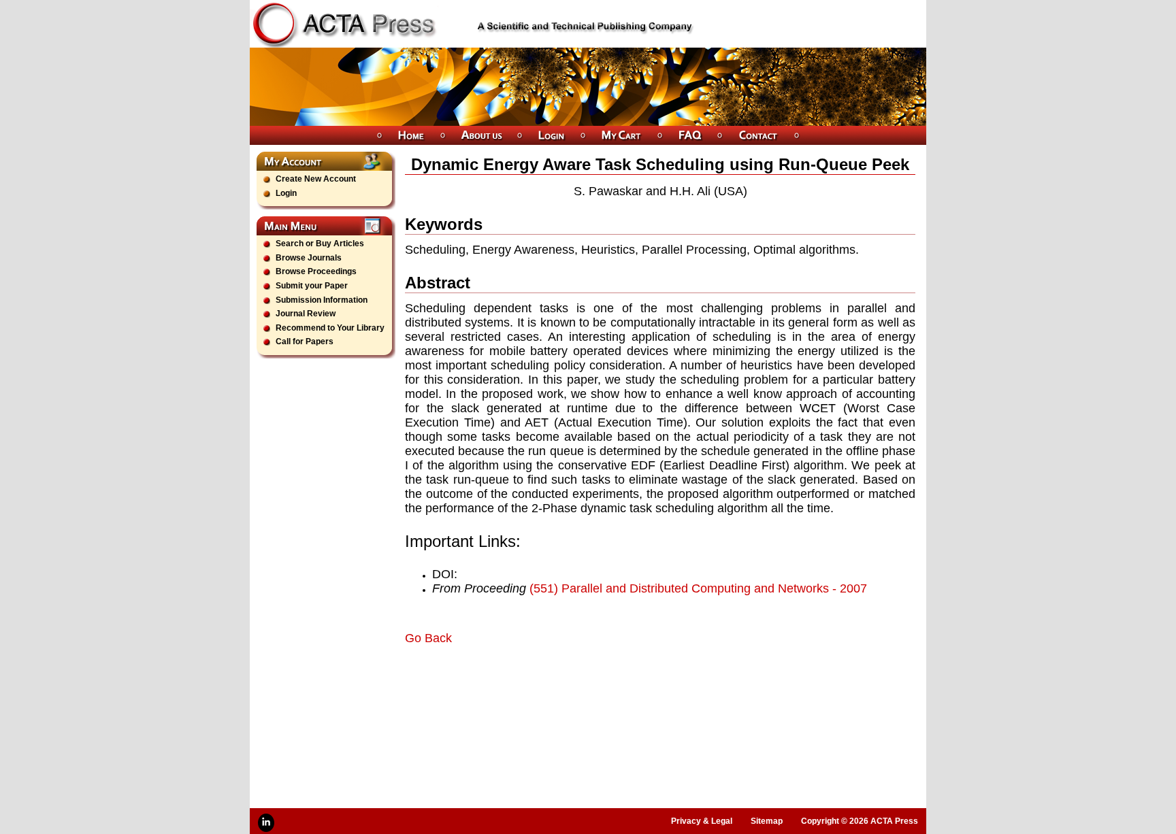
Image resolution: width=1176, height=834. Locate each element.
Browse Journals (309, 258)
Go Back (428, 638)
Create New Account (316, 179)
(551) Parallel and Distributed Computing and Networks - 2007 (698, 588)
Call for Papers (304, 341)
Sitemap (767, 821)
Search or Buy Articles (320, 243)
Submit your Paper (312, 285)
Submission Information (322, 300)
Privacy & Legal (701, 821)
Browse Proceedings (316, 271)
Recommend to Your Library (330, 328)
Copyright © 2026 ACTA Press (859, 821)
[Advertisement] (564, 683)
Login (286, 193)
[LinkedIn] (266, 823)
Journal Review (306, 313)
